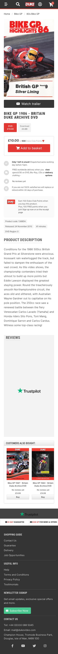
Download (24, 127)
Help (6, 569)
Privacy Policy (12, 579)
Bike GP (18, 13)
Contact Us (10, 540)
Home (7, 13)
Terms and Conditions (16, 574)
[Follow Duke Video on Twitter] (34, 646)
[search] (18, 4)
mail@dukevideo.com (23, 630)
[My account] (39, 4)
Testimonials (11, 584)
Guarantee (10, 545)
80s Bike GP (33, 13)
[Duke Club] (11, 203)
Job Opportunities (14, 555)
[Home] (30, 5)
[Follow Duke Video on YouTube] (23, 646)
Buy (18, 497)
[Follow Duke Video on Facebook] (12, 646)
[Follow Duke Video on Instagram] (45, 646)
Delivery (8, 550)
